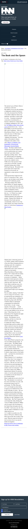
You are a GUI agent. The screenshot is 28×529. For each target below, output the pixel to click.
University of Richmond (22, 2)
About (14, 36)
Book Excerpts (14, 32)
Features (14, 29)
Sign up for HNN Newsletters (14, 522)
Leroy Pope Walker (18, 60)
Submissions (14, 40)
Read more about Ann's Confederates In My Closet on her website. (13, 424)
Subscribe (5, 22)
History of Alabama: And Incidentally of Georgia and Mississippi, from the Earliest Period (12, 145)
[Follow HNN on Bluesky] (7, 43)
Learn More (17, 514)
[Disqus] (14, 444)
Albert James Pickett (8, 60)
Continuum (5, 510)
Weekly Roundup (7, 511)
